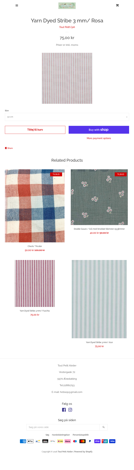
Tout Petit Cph (67, 27)
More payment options (99, 138)
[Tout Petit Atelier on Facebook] (64, 410)
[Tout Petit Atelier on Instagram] (70, 410)
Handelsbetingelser (61, 435)
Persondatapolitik (81, 435)
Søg (47, 435)
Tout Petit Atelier (65, 452)
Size (7, 110)
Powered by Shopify (83, 452)
